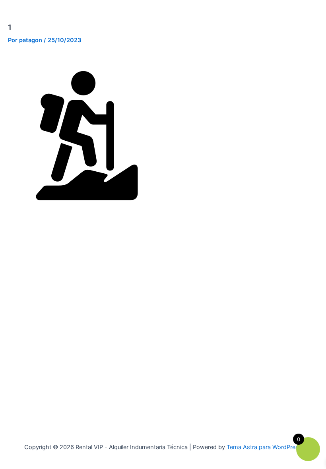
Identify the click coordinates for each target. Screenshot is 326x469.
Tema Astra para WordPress (264, 447)
